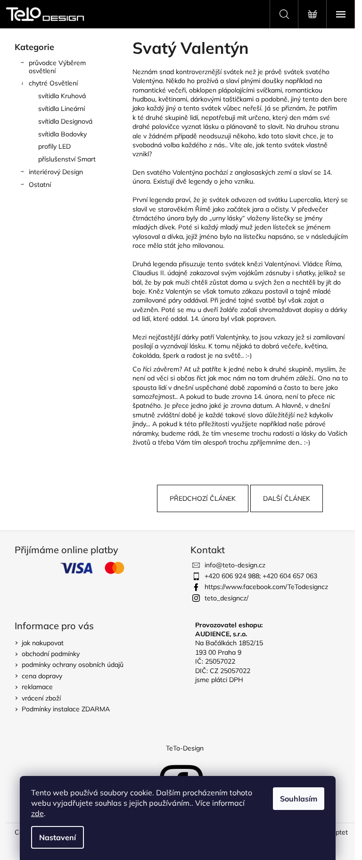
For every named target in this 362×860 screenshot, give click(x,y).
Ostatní (40, 184)
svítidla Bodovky (62, 134)
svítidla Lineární (61, 108)
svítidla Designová (65, 121)
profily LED (54, 146)
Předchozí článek (203, 498)
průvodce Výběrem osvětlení (57, 67)
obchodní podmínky (51, 653)
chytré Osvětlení (53, 83)
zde (37, 813)
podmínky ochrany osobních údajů (72, 664)
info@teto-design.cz (235, 565)
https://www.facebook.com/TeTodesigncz (266, 586)
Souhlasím (298, 798)
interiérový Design (56, 172)
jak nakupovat (43, 643)
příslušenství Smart (67, 159)
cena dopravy (42, 676)
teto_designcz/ (226, 598)
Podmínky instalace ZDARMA (66, 709)
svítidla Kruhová (62, 96)
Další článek (286, 498)
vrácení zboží (41, 698)
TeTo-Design (185, 748)
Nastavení (57, 837)
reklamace (37, 687)
